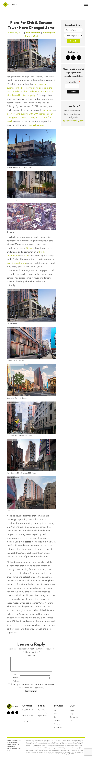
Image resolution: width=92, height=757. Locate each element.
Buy (55, 710)
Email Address (73, 82)
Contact (72, 720)
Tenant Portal (42, 710)
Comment (31, 656)
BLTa (25, 256)
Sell (55, 717)
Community (74, 717)
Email (16, 678)
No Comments (33, 33)
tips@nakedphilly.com (73, 121)
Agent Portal (42, 716)
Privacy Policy (47, 753)
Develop (56, 720)
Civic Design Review (16, 263)
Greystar (30, 248)
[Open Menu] (86, 4)
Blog (71, 714)
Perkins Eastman (36, 125)
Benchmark (47, 110)
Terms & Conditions (56, 753)
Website (16, 681)
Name (16, 674)
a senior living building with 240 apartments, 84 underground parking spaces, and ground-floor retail (30, 118)
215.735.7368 (27, 722)
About (72, 710)
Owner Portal (42, 713)
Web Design (64, 753)
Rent (55, 714)
